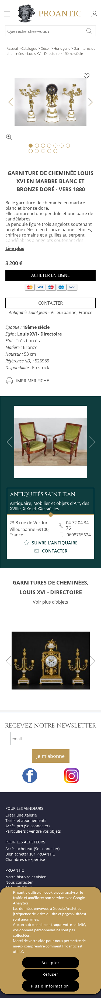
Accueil (12, 48)
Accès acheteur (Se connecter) (32, 848)
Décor (45, 48)
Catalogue (29, 48)
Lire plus (14, 248)
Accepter (50, 962)
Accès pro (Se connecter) (27, 825)
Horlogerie (62, 48)
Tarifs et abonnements (25, 820)
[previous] (10, 442)
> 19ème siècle (71, 53)
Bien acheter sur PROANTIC (30, 854)
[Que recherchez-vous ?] (89, 31)
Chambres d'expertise (25, 859)
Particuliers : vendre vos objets (33, 831)
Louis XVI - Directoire (43, 53)
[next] (90, 442)
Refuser (50, 974)
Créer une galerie (21, 815)
